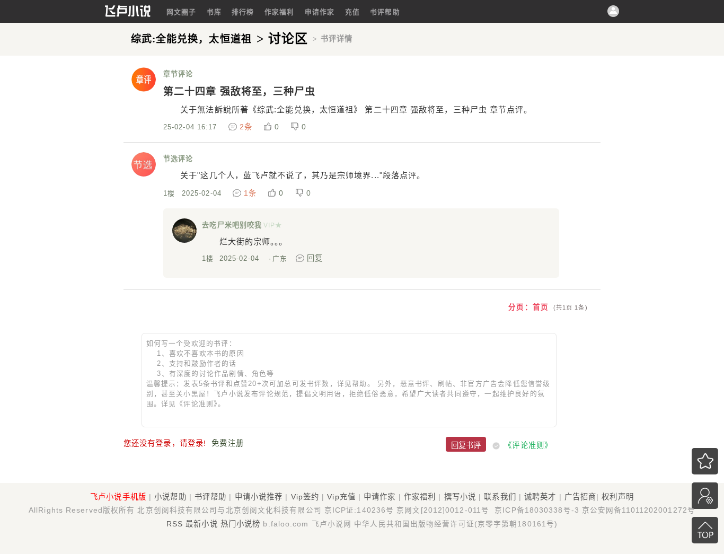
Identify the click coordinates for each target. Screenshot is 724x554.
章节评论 (178, 74)
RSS (174, 524)
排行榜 (243, 12)
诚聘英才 (540, 497)
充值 (352, 12)
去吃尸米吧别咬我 (232, 225)
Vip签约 (305, 497)
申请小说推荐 (259, 497)
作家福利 (279, 12)
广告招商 (580, 497)
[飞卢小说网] (128, 14)
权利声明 (617, 497)
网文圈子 (181, 12)
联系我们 (500, 497)
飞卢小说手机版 (118, 497)
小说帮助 (170, 497)
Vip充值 (341, 497)
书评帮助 (385, 12)
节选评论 (178, 159)
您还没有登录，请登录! (164, 443)
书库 (214, 12)
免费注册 (227, 443)
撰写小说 (460, 497)
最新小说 (201, 524)
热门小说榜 (240, 524)
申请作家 (319, 12)
